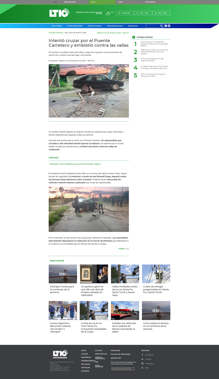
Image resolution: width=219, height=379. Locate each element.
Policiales (85, 364)
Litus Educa (150, 2)
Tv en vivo (126, 13)
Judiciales (85, 367)
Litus (120, 2)
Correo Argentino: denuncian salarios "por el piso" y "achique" (60, 327)
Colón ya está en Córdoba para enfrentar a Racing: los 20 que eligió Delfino (154, 44)
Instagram (149, 363)
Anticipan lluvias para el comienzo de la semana (62, 289)
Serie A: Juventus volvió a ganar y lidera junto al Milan (153, 75)
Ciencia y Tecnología (100, 358)
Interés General (56, 33)
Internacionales (87, 360)
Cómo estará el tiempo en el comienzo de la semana (156, 326)
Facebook (149, 355)
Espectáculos (101, 354)
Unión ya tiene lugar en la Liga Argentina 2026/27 (152, 60)
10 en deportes (99, 366)
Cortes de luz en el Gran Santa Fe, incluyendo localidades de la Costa (93, 327)
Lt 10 (59, 13)
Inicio (83, 350)
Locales (84, 354)
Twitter (148, 359)
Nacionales (86, 357)
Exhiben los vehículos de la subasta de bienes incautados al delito (124, 327)
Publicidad (115, 350)
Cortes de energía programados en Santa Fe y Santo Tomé (156, 289)
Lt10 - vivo (144, 13)
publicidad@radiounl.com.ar (59, 369)
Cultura (98, 350)
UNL (56, 2)
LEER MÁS (54, 158)
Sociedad (85, 371)
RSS (146, 368)
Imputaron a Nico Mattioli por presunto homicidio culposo (75, 164)
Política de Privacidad (120, 354)
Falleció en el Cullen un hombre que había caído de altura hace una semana (154, 52)
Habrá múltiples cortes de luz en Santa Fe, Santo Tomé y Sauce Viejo (125, 291)
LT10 (93, 2)
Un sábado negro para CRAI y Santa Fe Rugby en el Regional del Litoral (154, 67)
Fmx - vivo (162, 13)
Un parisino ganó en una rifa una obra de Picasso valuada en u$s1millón (92, 291)
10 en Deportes (75, 26)
